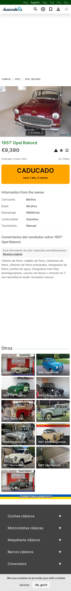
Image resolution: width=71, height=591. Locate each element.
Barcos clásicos (20, 552)
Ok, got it (41, 585)
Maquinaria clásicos (24, 540)
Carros (6, 79)
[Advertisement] (35, 46)
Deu (45, 2)
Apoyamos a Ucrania (35, 496)
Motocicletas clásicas (25, 528)
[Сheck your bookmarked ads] (51, 9)
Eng (25, 2)
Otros (6, 348)
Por (59, 2)
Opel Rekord (32, 79)
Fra (52, 2)
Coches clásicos (21, 516)
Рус (66, 2)
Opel (18, 79)
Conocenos (17, 564)
